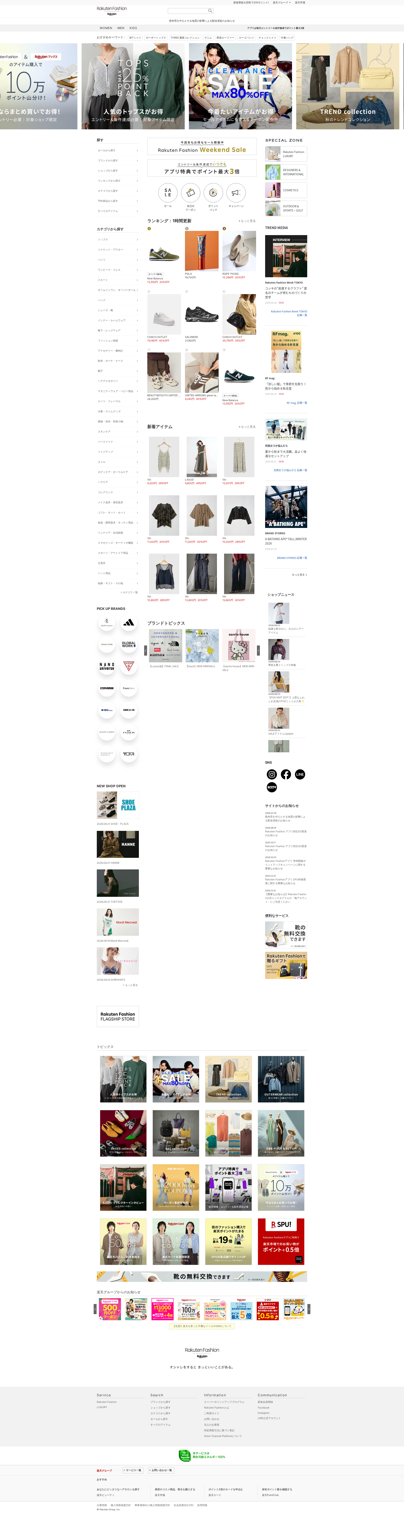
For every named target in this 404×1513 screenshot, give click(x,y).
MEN (121, 38)
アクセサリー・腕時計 (110, 361)
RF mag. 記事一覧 (297, 413)
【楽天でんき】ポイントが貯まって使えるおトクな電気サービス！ (160, 1490)
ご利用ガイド (211, 1423)
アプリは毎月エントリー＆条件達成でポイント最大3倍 (275, 38)
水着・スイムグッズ (109, 421)
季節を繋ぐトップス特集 (282, 675)
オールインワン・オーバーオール (117, 300)
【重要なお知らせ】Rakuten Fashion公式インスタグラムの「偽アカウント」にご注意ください (286, 908)
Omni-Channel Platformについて (223, 1446)
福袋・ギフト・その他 (110, 593)
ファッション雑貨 (108, 351)
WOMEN (106, 38)
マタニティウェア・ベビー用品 (115, 401)
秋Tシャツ (135, 48)
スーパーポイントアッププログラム (224, 1412)
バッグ (101, 310)
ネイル (101, 472)
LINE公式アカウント (269, 1428)
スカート (103, 290)
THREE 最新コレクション (185, 48)
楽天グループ (280, 13)
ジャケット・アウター (110, 260)
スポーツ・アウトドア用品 (113, 563)
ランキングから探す (109, 191)
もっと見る (131, 995)
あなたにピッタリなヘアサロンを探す (118, 1499)
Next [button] (307, 97)
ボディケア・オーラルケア (113, 482)
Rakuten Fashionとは (216, 1418)
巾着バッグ (287, 48)
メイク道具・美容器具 (110, 512)
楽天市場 (300, 13)
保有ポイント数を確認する (277, 1499)
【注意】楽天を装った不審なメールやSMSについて (202, 1336)
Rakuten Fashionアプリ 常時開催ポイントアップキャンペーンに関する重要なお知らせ (285, 875)
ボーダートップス (156, 48)
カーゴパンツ (246, 48)
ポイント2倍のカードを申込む (226, 1499)
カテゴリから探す (108, 201)
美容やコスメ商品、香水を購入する (175, 1499)
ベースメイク (105, 452)
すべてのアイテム (108, 221)
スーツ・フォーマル (109, 411)
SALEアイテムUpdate (280, 744)
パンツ (101, 270)
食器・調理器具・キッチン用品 (115, 533)
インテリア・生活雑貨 (110, 543)
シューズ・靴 (105, 320)
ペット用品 (104, 583)
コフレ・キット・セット (112, 523)
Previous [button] (97, 97)
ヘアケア (103, 492)
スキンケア (104, 442)
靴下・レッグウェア (109, 341)
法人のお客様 (211, 1435)
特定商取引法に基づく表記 (219, 1440)
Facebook (264, 1418)
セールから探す (107, 160)
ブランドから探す (108, 171)
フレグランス (105, 502)
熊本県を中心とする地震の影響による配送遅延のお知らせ (202, 31)
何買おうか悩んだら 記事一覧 (290, 481)
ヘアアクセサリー (108, 391)
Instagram (263, 1423)
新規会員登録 (265, 1412)
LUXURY (102, 1417)
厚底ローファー (225, 48)
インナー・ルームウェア (112, 330)
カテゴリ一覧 (130, 602)
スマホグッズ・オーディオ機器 (115, 553)
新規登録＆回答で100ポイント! (251, 13)
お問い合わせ (211, 1429)
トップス (103, 250)
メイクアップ (105, 462)
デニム (208, 48)
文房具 (101, 573)
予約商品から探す (108, 211)
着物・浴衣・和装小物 (110, 432)
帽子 (100, 381)
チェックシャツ (267, 48)
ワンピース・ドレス (109, 280)
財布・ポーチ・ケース (110, 371)
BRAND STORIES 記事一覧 (292, 568)
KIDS (133, 38)
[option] (148, 97)
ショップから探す (108, 181)
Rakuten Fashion (129, 21)
